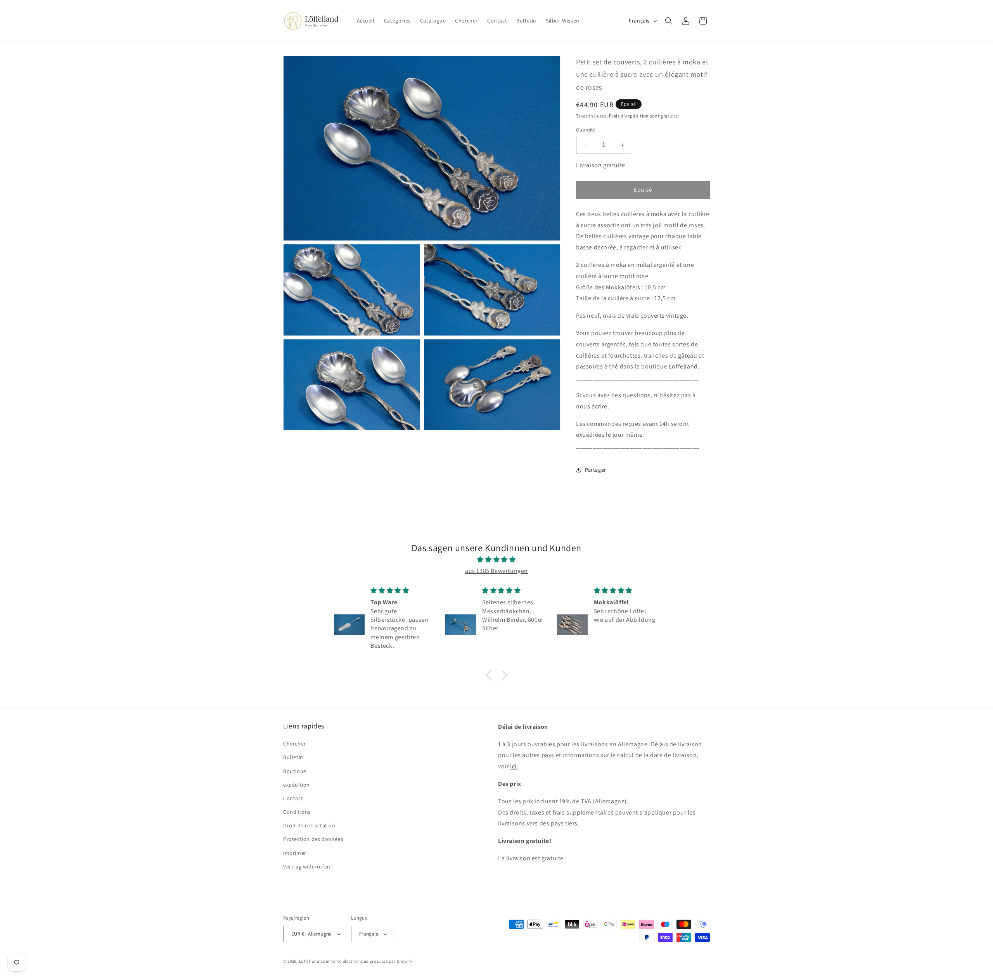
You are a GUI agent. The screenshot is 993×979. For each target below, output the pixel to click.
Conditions (297, 811)
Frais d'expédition (629, 116)
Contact (293, 798)
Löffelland (309, 961)
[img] (496, 560)
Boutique (294, 771)
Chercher (294, 743)
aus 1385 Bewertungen (496, 571)
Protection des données (313, 838)
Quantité (585, 129)
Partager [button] (595, 469)
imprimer (294, 852)
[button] (668, 20)
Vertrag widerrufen (306, 866)
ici (513, 766)
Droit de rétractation (309, 825)
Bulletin (293, 757)
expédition (296, 784)
